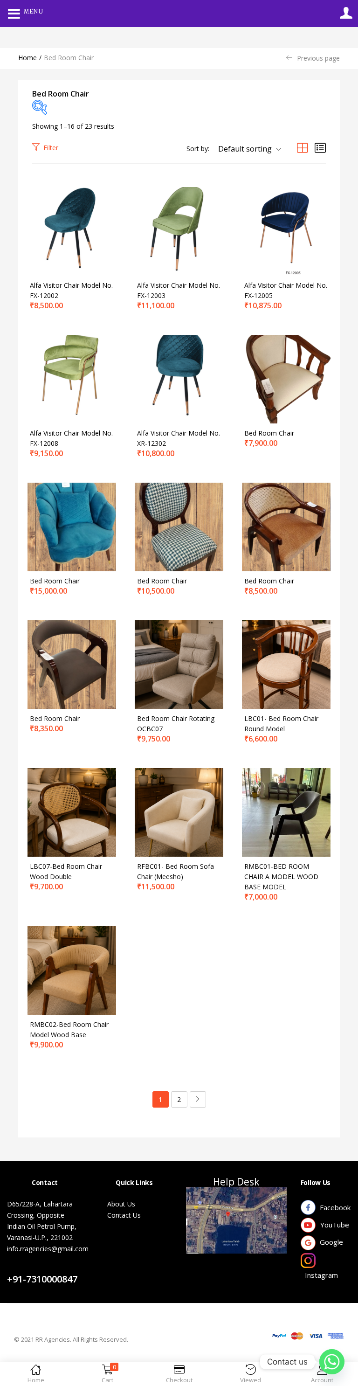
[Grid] (302, 147)
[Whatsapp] (331, 1361)
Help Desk (236, 1181)
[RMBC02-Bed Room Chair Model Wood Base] (72, 969)
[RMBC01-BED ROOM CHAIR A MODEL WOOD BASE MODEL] (286, 811)
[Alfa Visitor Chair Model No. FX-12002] (72, 230)
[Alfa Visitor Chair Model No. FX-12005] (286, 230)
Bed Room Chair (269, 433)
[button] (246, 149)
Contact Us (34, 1267)
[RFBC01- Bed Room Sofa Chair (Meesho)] (179, 811)
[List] (320, 147)
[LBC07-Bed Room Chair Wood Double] (72, 811)
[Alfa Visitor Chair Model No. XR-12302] (179, 378)
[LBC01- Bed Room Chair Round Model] (286, 663)
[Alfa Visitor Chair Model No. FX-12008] (72, 378)
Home (27, 57)
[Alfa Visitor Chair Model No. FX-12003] (179, 230)
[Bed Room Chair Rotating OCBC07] (179, 663)
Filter (50, 147)
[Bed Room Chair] (286, 378)
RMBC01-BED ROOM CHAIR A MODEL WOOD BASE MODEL (281, 876)
